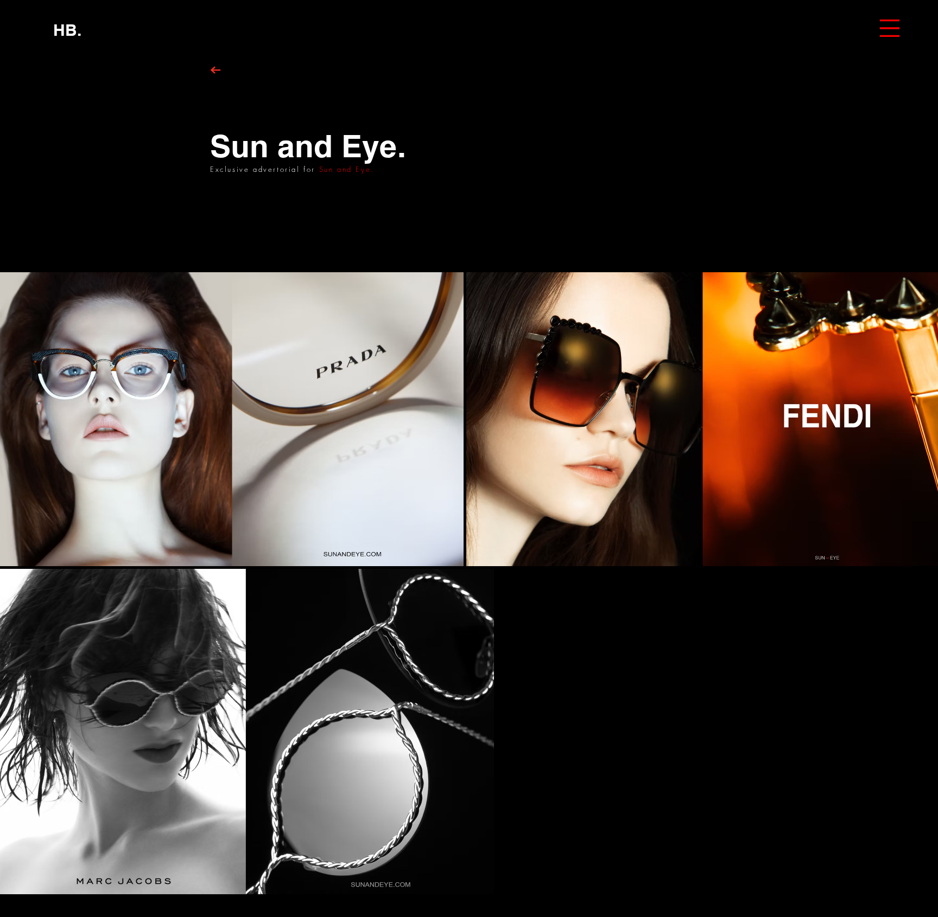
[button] (889, 28)
